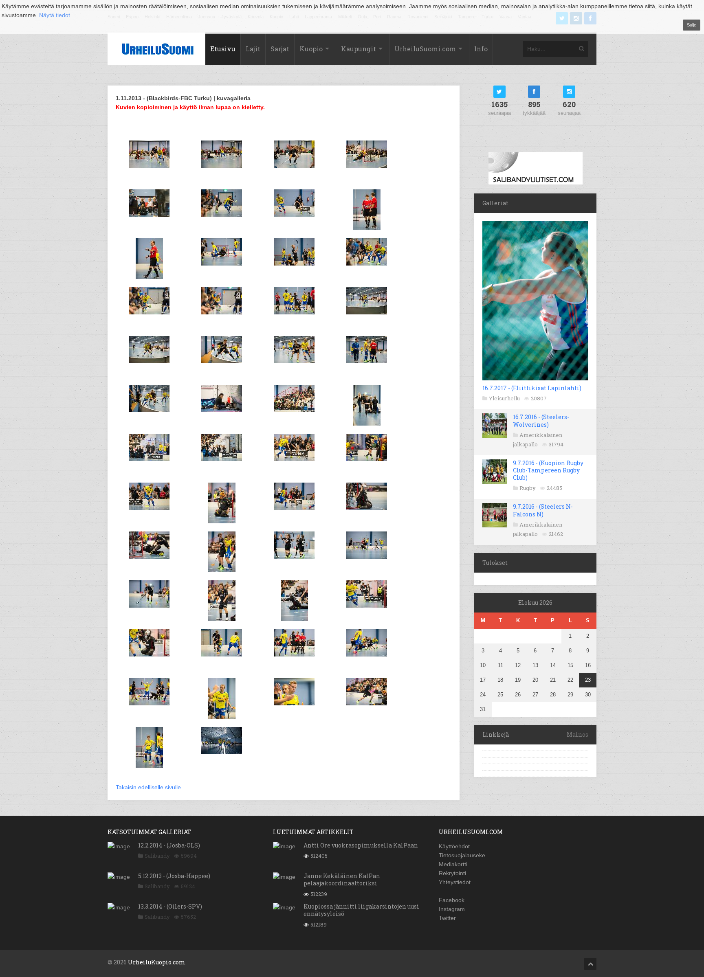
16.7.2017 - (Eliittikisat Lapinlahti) (531, 388)
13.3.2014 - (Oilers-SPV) (170, 906)
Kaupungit (358, 48)
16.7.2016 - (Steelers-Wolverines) (541, 420)
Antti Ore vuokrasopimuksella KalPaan (361, 845)
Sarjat (280, 48)
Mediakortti (453, 864)
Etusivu (222, 48)
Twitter (447, 918)
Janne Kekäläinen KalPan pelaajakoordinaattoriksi (342, 879)
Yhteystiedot (455, 882)
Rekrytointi (452, 873)
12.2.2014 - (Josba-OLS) (169, 845)
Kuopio (311, 48)
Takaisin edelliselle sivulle (148, 787)
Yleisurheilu (504, 398)
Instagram (452, 909)
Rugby (527, 488)
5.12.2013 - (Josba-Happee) (174, 876)
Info (481, 48)
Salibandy (157, 855)
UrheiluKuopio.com (156, 962)
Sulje (691, 24)
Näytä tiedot (54, 15)
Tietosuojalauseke (462, 855)
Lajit (253, 48)
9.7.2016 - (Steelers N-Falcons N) (543, 510)
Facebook (451, 900)
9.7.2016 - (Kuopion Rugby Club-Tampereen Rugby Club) (548, 470)
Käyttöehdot (454, 846)
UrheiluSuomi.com (425, 48)
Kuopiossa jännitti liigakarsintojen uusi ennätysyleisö (361, 910)
